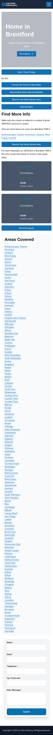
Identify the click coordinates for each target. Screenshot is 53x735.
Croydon (8, 492)
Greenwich (10, 526)
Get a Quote (25, 54)
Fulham (8, 293)
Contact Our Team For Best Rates (26, 85)
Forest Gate (10, 563)
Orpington (9, 606)
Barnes (8, 262)
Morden (8, 377)
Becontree (9, 609)
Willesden (9, 324)
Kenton (8, 361)
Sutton (8, 454)
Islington (8, 445)
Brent (7, 380)
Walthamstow (11, 566)
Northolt (8, 315)
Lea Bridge (10, 507)
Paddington (10, 346)
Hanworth (9, 305)
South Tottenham (12, 495)
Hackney (9, 488)
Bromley (8, 523)
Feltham (8, 312)
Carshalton (10, 461)
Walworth (9, 442)
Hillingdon (9, 327)
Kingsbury (9, 364)
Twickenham (10, 265)
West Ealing (10, 256)
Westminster (10, 392)
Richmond (29, 134)
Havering (9, 625)
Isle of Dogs (10, 516)
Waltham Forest (12, 560)
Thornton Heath (12, 464)
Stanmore (9, 436)
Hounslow (9, 268)
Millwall (8, 510)
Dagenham (10, 619)
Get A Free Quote (26, 228)
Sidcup (8, 597)
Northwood (10, 451)
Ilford (7, 591)
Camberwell (10, 433)
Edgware (9, 439)
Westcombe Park (12, 544)
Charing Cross (11, 395)
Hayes (8, 309)
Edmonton (9, 547)
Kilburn (8, 330)
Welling (8, 594)
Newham (9, 569)
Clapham (9, 383)
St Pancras (10, 420)
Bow (7, 504)
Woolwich (9, 578)
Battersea (9, 336)
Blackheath (10, 535)
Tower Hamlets (11, 498)
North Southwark (12, 429)
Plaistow (8, 554)
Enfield (8, 572)
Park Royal (10, 281)
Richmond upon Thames (13, 134)
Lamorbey (9, 600)
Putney (8, 290)
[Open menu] (48, 4)
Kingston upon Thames (15, 318)
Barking (8, 588)
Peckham (9, 457)
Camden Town (11, 398)
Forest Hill (9, 476)
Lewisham (9, 529)
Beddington (10, 467)
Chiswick (40, 134)
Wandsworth (10, 321)
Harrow (8, 349)
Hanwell (12, 138)
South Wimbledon (13, 358)
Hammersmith (11, 274)
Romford (8, 622)
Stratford (8, 541)
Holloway (9, 448)
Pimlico (8, 374)
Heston (8, 278)
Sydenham (10, 482)
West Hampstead (12, 355)
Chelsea (8, 343)
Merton (8, 371)
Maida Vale (10, 340)
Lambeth (9, 417)
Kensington (10, 302)
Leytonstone (10, 557)
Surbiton (8, 352)
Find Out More (26, 107)
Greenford (9, 287)
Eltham (8, 575)
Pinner (8, 411)
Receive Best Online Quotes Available (26, 92)
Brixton (8, 423)
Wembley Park (11, 333)
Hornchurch (10, 628)
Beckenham (10, 532)
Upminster (9, 631)
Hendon (8, 386)
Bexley (8, 612)
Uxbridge (9, 426)
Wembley (9, 299)
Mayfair (8, 367)
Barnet (8, 501)
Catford (8, 519)
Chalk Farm (10, 389)
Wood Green (10, 479)
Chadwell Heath (12, 616)
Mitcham (8, 405)
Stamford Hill (10, 485)
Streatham (9, 414)
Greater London (12, 550)
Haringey (9, 470)
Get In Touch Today (26, 72)
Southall (8, 284)
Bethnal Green (11, 473)
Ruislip (8, 408)
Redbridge (9, 581)
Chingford (9, 585)
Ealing (8, 271)
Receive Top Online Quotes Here (26, 99)
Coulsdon (9, 538)
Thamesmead (11, 603)
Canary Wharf (11, 513)
